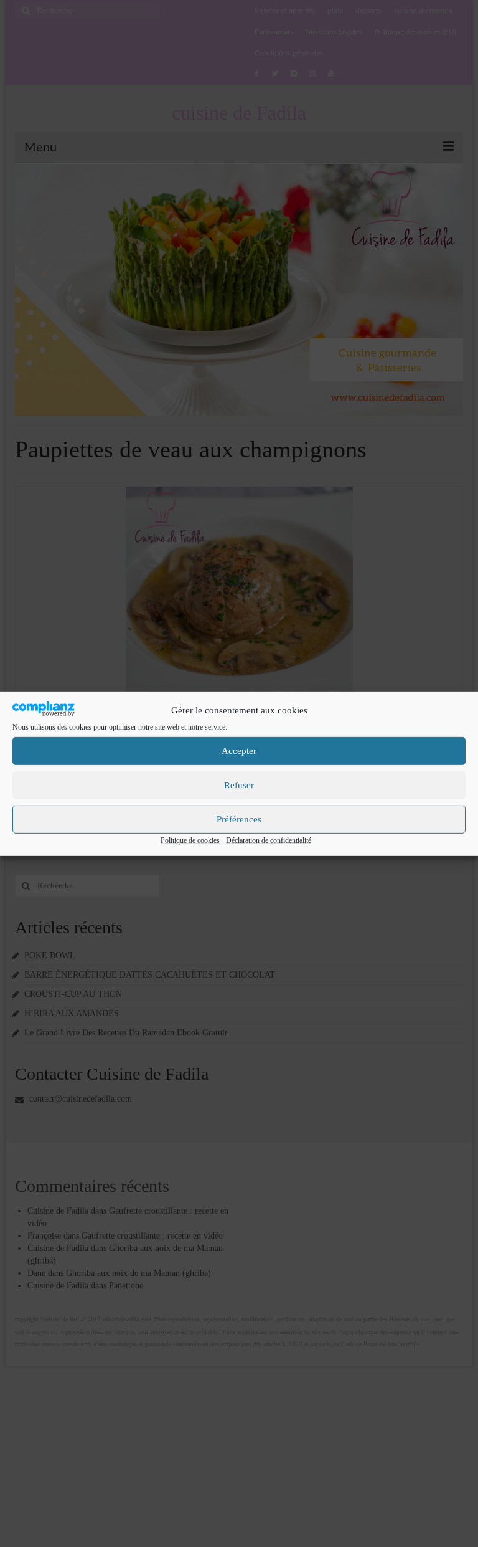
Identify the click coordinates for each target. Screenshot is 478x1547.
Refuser (239, 785)
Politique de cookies (190, 840)
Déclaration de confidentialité (268, 840)
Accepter (239, 751)
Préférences (239, 819)
